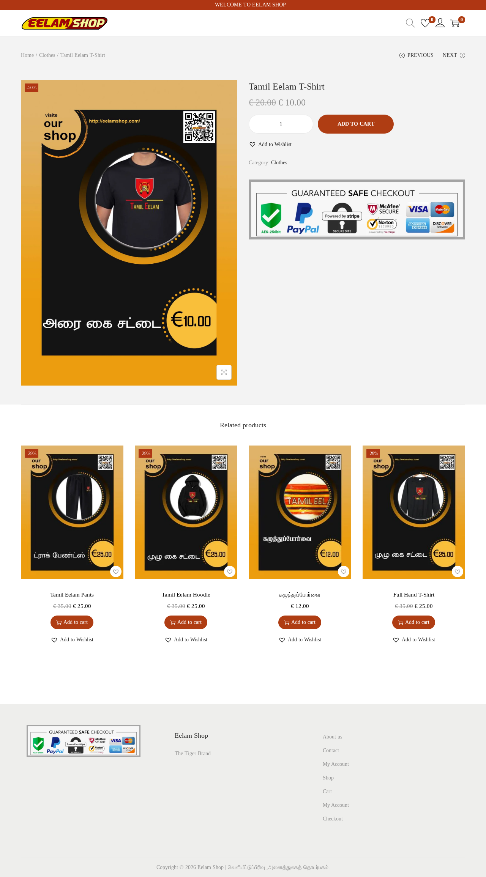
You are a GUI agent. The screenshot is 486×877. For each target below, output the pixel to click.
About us (332, 737)
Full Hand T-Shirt (413, 595)
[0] (425, 23)
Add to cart (356, 124)
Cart (327, 791)
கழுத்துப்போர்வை (299, 595)
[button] (270, 144)
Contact (331, 750)
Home (27, 55)
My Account (336, 764)
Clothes (47, 55)
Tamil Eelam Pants (72, 595)
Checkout (333, 819)
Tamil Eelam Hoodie (186, 595)
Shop (328, 778)
